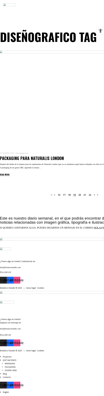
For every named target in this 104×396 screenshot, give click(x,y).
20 (79, 195)
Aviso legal (31, 288)
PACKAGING (10, 367)
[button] (100, 30)
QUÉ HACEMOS (9, 360)
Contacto (7, 377)
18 (69, 195)
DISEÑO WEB (11, 370)
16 (59, 195)
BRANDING (10, 363)
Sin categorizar (22, 153)
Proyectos (7, 356)
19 (74, 195)
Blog (5, 373)
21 (85, 195)
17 (64, 195)
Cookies (40, 288)
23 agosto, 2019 (7, 153)
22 (90, 195)
